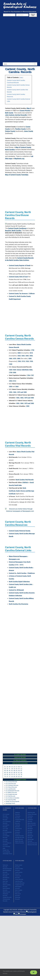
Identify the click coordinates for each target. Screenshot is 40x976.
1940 (10, 364)
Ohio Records (6, 892)
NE (5, 772)
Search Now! (33, 15)
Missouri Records (32, 843)
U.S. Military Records (11, 792)
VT (9, 776)
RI (14, 774)
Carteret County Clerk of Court (18, 277)
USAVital (25, 482)
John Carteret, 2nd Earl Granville (16, 115)
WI (19, 776)
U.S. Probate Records (11, 794)
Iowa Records (31, 812)
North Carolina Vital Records (25, 480)
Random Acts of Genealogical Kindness (14, 912)
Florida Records (19, 835)
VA (12, 776)
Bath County (9, 113)
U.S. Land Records (11, 789)
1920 (27, 361)
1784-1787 (30, 375)
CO (14, 766)
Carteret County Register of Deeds (19, 265)
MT (21, 770)
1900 (19, 361)
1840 (27, 356)
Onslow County (10, 131)
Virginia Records (19, 884)
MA (5, 770)
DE (19, 766)
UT (7, 776)
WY (21, 776)
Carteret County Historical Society (19, 531)
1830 (23, 356)
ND (21, 772)
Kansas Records (32, 814)
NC (19, 772)
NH (9, 772)
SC (16, 774)
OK (7, 774)
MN (14, 770)
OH (5, 774)
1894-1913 (12, 381)
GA (5, 768)
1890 (30, 358)
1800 (19, 353)
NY (16, 772)
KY (19, 768)
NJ (12, 772)
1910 (23, 361)
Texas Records (19, 879)
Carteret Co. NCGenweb (16, 590)
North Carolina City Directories (18, 604)
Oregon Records (7, 897)
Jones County (28, 131)
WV (16, 776)
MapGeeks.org (19, 158)
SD (19, 774)
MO (19, 770)
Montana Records (32, 844)
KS (16, 768)
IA (14, 768)
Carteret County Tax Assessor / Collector (22, 293)
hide (21, 77)
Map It (29, 108)
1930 (31, 361)
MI (12, 770)
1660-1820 (12, 370)
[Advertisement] (20, 41)
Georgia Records (19, 837)
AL (5, 766)
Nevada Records (7, 868)
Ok (33, 972)
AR (9, 766)
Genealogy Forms (10, 803)
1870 (14, 358)
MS (16, 770)
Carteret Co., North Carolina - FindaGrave (22, 573)
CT (16, 766)
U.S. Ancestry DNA (11, 799)
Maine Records (32, 823)
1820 (19, 356)
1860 (10, 358)
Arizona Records (19, 819)
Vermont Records (19, 883)
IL (9, 768)
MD (7, 770)
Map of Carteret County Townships (16, 175)
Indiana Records (19, 843)
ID (7, 768)
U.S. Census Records (11, 781)
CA (12, 766)
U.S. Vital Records (10, 796)
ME (9, 770)
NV (7, 772)
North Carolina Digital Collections (19, 581)
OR (9, 774)
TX (5, 776)
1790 (32, 350)
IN (12, 768)
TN (21, 774)
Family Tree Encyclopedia (12, 801)
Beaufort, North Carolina (13, 230)
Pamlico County (20, 129)
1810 (31, 353)
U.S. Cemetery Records (12, 785)
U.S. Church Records (11, 787)
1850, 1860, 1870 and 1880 (18, 392)
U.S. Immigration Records (12, 790)
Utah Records (19, 881)
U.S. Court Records (11, 783)
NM (14, 772)
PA (12, 774)
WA (14, 776)
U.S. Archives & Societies (12, 798)
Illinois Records (19, 841)
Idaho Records (19, 839)
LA (21, 768)
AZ (7, 766)
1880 (18, 358)
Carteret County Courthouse (17, 228)
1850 (31, 356)
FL (21, 766)
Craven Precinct (25, 110)
